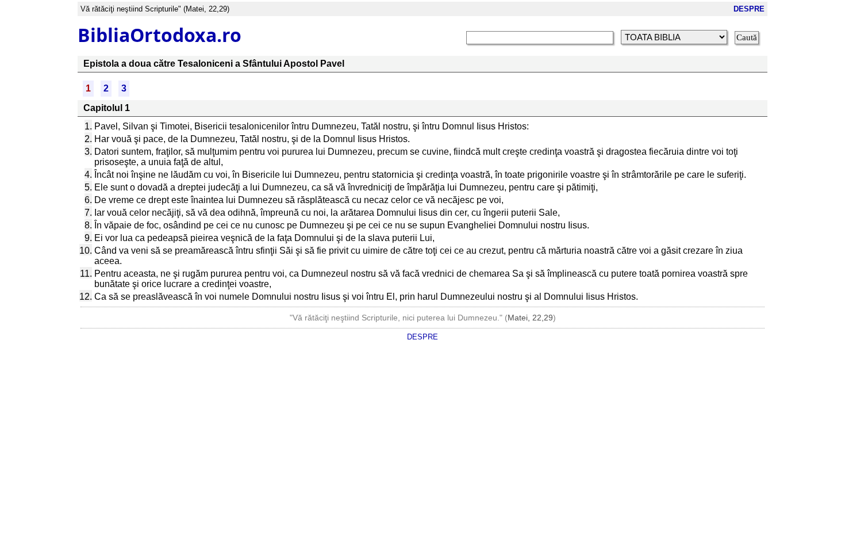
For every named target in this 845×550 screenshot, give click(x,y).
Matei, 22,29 (530, 317)
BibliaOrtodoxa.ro (159, 34)
